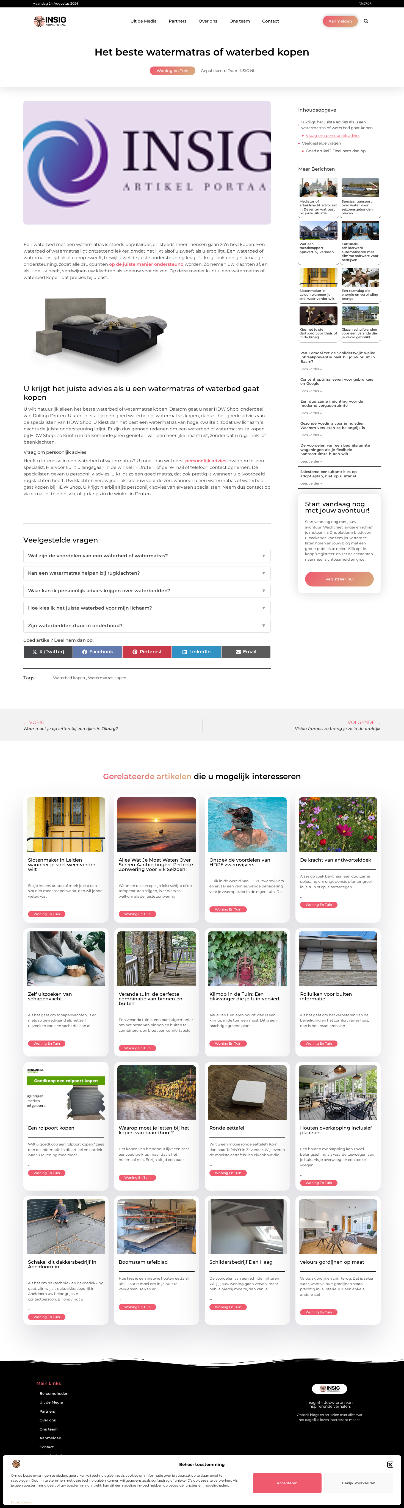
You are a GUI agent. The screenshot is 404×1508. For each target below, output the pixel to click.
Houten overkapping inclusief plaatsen (336, 1130)
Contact (270, 21)
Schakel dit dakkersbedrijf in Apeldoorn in (62, 1264)
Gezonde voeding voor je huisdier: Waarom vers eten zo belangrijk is (332, 425)
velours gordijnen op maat (332, 1262)
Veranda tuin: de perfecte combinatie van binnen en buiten (150, 998)
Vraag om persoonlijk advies (333, 135)
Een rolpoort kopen (51, 1128)
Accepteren (287, 1483)
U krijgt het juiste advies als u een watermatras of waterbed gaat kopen (337, 125)
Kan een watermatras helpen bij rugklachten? (147, 573)
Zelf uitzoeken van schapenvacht (50, 996)
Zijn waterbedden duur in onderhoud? (147, 625)
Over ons (208, 21)
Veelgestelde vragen (321, 143)
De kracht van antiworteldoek (335, 860)
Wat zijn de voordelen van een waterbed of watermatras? (147, 555)
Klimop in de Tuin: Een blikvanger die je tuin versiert (244, 996)
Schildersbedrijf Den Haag (241, 1262)
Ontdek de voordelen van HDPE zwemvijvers (239, 862)
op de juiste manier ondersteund (146, 264)
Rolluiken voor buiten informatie (326, 996)
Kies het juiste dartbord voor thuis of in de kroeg (318, 333)
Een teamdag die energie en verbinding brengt (360, 295)
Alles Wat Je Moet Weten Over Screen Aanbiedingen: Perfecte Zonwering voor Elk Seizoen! (156, 864)
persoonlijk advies (205, 460)
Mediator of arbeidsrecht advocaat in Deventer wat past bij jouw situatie (318, 207)
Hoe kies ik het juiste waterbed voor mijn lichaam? (147, 608)
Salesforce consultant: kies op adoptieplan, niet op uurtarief (328, 473)
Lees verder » (311, 369)
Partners (178, 21)
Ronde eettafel (226, 1128)
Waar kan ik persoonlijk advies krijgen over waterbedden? (147, 590)
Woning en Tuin (173, 70)
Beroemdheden (54, 1393)
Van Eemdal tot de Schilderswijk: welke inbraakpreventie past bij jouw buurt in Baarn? (337, 357)
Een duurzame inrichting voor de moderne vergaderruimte (331, 403)
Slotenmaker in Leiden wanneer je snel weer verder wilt (317, 295)
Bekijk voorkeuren (358, 1483)
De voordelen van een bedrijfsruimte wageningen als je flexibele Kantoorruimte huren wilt (335, 449)
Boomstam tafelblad (143, 1262)
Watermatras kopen (107, 677)
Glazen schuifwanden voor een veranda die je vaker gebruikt (359, 333)
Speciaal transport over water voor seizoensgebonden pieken (357, 207)
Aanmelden (50, 1438)
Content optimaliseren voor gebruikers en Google (336, 381)
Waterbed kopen (69, 677)
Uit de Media (144, 21)
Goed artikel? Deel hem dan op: (336, 150)
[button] (390, 1464)
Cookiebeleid (21, 1502)
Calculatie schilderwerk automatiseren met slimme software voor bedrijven (360, 252)
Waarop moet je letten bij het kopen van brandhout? (154, 1130)
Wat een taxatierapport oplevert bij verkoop (317, 248)
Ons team (239, 21)
